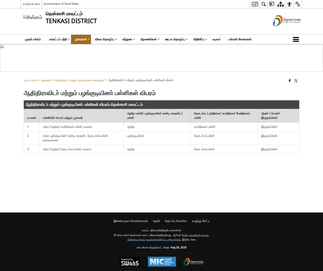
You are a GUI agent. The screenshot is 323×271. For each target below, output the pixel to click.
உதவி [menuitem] (156, 221)
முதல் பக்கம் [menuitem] (33, 39)
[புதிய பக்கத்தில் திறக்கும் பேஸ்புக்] (289, 81)
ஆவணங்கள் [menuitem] (148, 39)
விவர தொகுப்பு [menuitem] (104, 39)
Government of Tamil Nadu (61, 4)
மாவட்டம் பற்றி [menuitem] (58, 39)
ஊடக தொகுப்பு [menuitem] (175, 39)
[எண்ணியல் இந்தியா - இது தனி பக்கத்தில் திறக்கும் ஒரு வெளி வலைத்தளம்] (281, 30)
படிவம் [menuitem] (216, 39)
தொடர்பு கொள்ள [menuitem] (176, 221)
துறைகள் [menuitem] (81, 39)
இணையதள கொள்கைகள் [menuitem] (131, 221)
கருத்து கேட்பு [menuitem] (200, 221)
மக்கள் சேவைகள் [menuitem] (240, 39)
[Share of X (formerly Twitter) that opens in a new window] (296, 81)
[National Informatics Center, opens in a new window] (162, 262)
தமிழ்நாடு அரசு (31, 4)
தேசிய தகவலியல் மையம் (195, 235)
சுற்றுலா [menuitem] (127, 39)
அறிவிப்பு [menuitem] (198, 39)
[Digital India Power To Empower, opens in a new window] (193, 262)
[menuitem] (254, 4)
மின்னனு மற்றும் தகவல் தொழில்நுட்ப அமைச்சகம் (154, 240)
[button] (297, 39)
